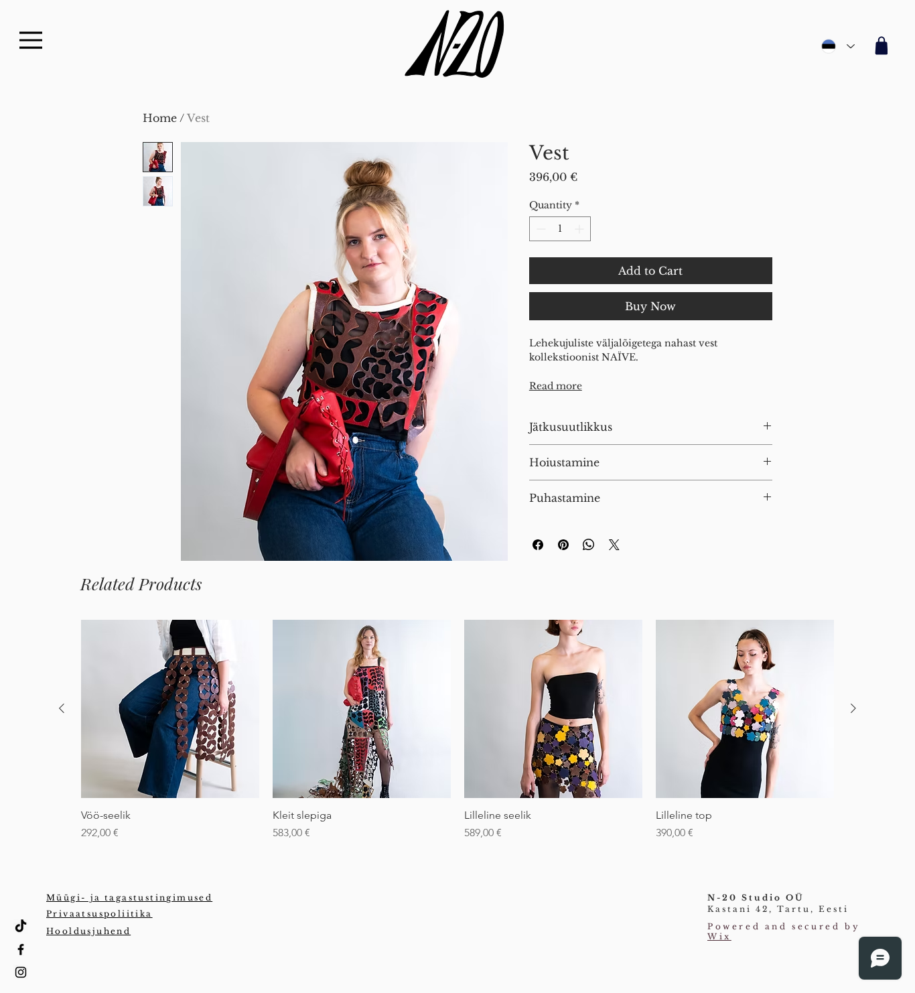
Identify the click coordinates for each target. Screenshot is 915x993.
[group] (457, 730)
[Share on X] (614, 545)
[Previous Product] (62, 708)
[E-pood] (879, 46)
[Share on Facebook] (538, 545)
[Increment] (580, 229)
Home (160, 118)
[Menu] (30, 40)
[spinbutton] (560, 229)
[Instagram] (20, 972)
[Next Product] (853, 708)
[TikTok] (20, 926)
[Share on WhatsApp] (589, 545)
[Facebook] (20, 949)
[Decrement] (539, 229)
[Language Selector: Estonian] (838, 46)
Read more (555, 386)
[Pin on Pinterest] (563, 545)
